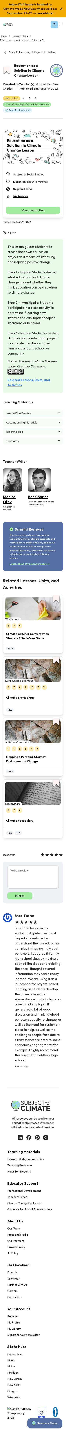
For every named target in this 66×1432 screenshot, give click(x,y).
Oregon (12, 1391)
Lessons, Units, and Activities (25, 1159)
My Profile (13, 1322)
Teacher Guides (17, 1197)
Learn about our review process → (30, 563)
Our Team (13, 1228)
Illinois (11, 1360)
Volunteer (13, 1278)
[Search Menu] (54, 24)
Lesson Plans (20, 36)
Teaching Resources (19, 1165)
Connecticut (15, 1354)
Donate (12, 1272)
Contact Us (14, 1297)
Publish (20, 896)
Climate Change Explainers (24, 1203)
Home (3, 36)
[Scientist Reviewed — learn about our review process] (56, 70)
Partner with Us (17, 1284)
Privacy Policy (16, 1247)
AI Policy (12, 1253)
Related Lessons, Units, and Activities (29, 382)
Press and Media (17, 1234)
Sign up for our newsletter (23, 1335)
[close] (61, 8)
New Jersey (14, 1378)
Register (12, 1316)
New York (13, 1385)
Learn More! (44, 13)
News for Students (19, 1171)
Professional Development (24, 1190)
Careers (12, 1291)
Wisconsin (13, 1397)
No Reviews (20, 196)
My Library (14, 1328)
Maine (11, 1366)
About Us (15, 1221)
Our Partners (15, 1241)
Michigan (13, 1372)
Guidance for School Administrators (29, 1209)
